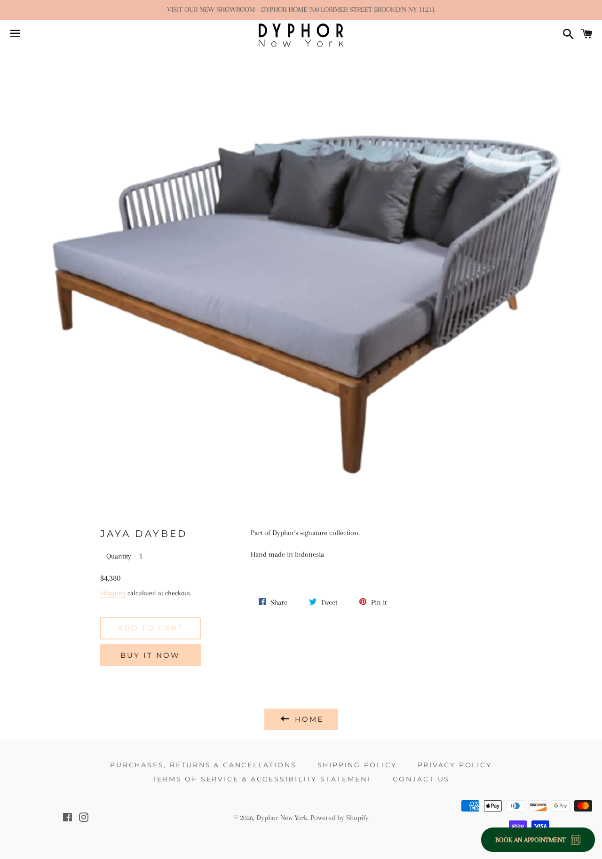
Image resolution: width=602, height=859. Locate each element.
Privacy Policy (455, 765)
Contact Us (421, 779)
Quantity (118, 556)
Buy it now (150, 655)
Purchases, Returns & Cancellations (203, 765)
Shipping (113, 593)
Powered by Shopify (339, 817)
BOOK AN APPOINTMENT (530, 839)
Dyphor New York (281, 817)
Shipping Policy (357, 765)
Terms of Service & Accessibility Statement (262, 779)
